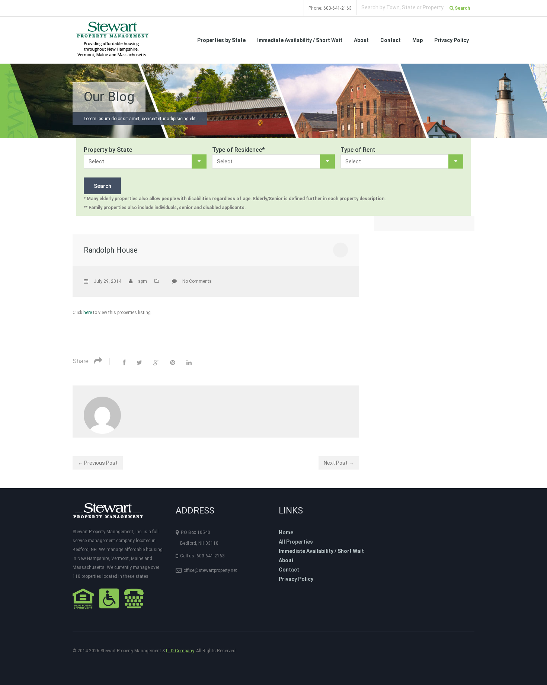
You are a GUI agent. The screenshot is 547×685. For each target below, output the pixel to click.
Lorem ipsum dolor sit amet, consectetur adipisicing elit (140, 118)
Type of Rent (357, 149)
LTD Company (180, 650)
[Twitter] (139, 362)
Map (417, 40)
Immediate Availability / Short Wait (299, 40)
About (361, 40)
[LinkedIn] (189, 362)
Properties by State (221, 40)
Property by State (108, 149)
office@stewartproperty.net (210, 570)
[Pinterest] (172, 362)
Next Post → (339, 463)
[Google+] (156, 362)
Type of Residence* (238, 149)
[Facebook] (124, 362)
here (87, 312)
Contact (390, 40)
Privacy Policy (451, 40)
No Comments (197, 281)
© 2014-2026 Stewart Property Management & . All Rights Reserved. (155, 650)
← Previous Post (98, 463)
